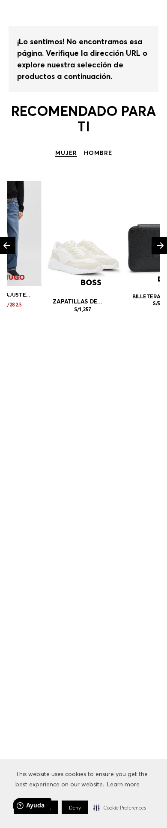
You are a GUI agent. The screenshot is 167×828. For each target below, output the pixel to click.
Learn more (123, 784)
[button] (120, 807)
